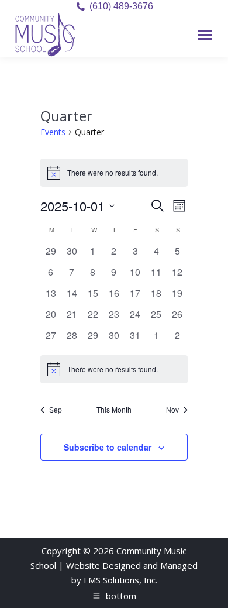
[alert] (114, 369)
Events (52, 132)
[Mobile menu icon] (205, 35)
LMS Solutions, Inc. (120, 580)
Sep (55, 409)
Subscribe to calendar (107, 447)
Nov (172, 409)
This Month (114, 409)
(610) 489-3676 (121, 6)
